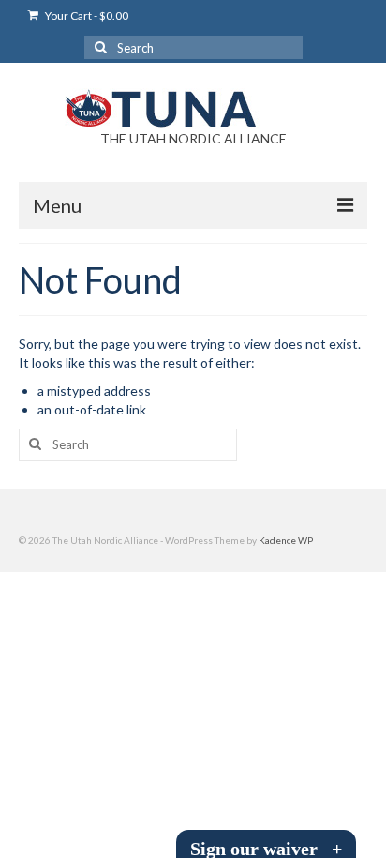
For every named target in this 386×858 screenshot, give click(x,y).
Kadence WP (286, 540)
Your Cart (85, 15)
